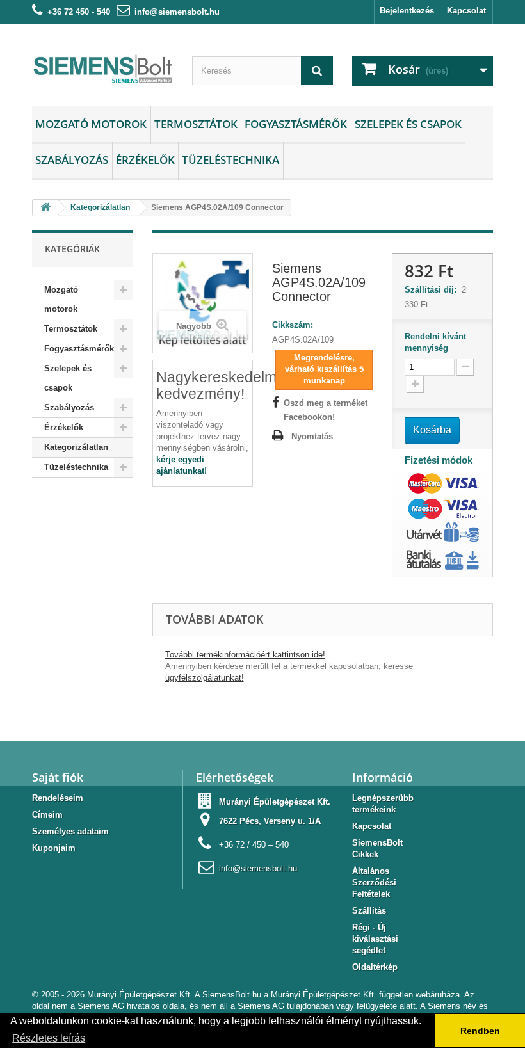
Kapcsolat (466, 10)
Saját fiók (57, 777)
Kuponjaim (54, 848)
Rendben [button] (480, 1031)
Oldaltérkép (375, 967)
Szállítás (369, 910)
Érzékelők (145, 159)
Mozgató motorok (91, 124)
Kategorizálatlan (76, 447)
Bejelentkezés (407, 10)
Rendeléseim (57, 798)
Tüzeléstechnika (230, 159)
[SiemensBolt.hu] (102, 70)
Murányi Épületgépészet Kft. (274, 802)
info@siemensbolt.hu (177, 12)
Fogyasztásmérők (296, 124)
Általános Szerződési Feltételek (374, 882)
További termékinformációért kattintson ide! (245, 654)
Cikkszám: (292, 325)
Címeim (47, 814)
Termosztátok (196, 124)
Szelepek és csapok (408, 124)
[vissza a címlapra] (45, 208)
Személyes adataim (70, 831)
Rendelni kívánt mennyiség (435, 342)
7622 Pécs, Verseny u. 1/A (270, 821)
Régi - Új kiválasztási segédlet (375, 939)
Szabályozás (71, 159)
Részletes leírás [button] (48, 1038)
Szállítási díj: (433, 289)
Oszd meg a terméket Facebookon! (326, 410)
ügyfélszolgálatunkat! (204, 677)
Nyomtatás (312, 436)
